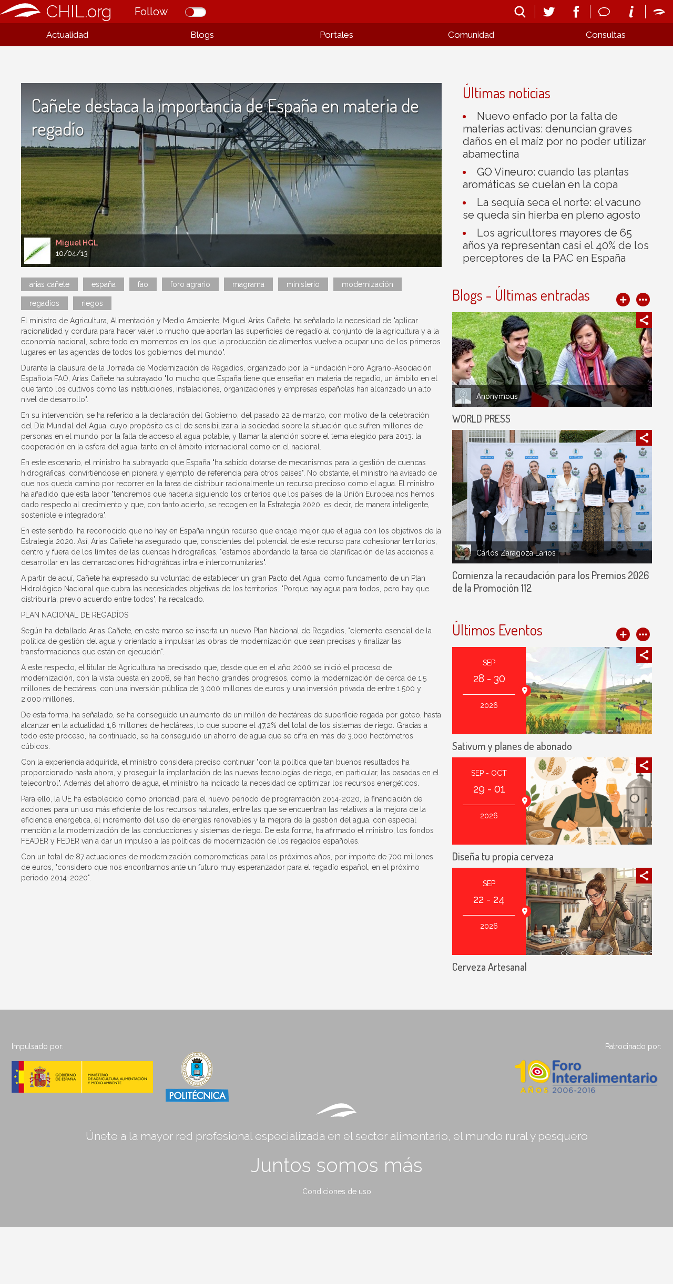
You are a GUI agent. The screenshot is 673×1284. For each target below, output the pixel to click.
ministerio (303, 284)
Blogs (202, 34)
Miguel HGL (77, 243)
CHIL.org (78, 11)
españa (103, 284)
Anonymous (497, 396)
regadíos (44, 303)
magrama (248, 284)
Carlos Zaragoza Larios (516, 553)
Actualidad (67, 34)
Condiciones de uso (336, 1191)
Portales (336, 34)
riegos (92, 303)
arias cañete (49, 284)
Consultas (606, 34)
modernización (367, 284)
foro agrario (190, 284)
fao (143, 284)
